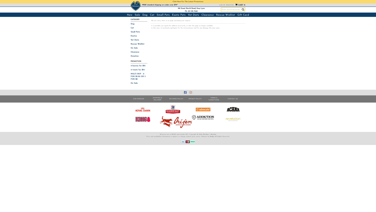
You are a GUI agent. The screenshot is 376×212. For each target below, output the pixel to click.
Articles (213, 134)
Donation (135, 56)
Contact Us (233, 99)
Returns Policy (176, 99)
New (129, 15)
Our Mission (138, 99)
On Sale (134, 48)
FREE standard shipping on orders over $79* (159, 5)
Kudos (212, 136)
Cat (152, 15)
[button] (243, 9)
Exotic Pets (179, 15)
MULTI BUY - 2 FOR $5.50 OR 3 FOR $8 (138, 76)
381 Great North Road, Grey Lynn (191, 8)
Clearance (207, 15)
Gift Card (243, 15)
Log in (222, 5)
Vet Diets (193, 15)
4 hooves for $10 (138, 66)
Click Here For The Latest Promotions (188, 1)
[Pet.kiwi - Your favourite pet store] (136, 6)
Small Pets (163, 15)
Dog (145, 15)
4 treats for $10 (138, 70)
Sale (137, 15)
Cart (241, 5)
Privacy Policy (195, 99)
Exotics (134, 36)
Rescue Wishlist (225, 15)
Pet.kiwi (206, 134)
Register (230, 5)
